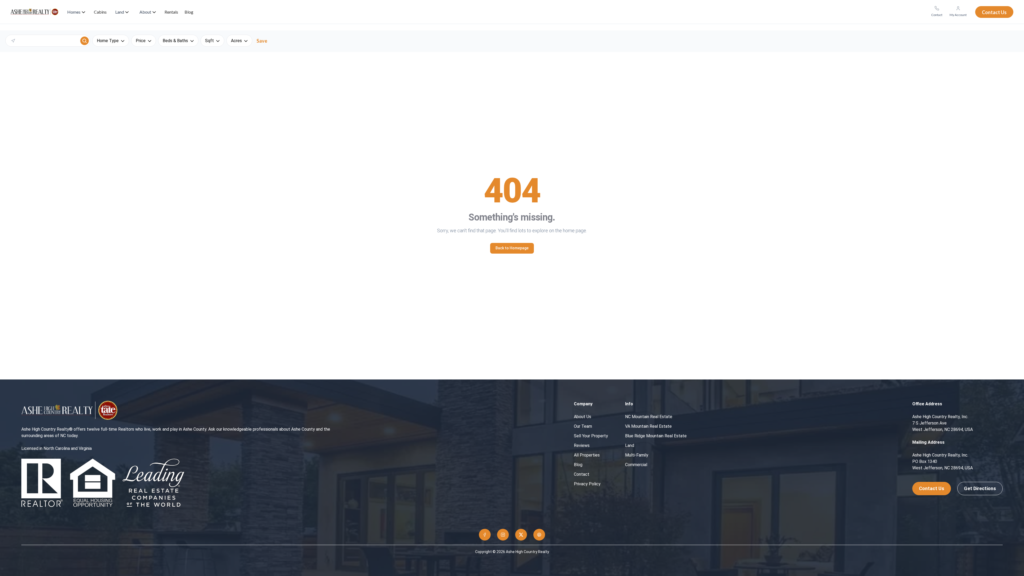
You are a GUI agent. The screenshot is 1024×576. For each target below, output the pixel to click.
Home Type (108, 40)
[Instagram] (503, 535)
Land (629, 445)
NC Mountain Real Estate (648, 416)
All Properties (587, 455)
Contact (581, 474)
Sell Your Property (591, 435)
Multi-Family (636, 455)
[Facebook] (485, 535)
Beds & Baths (175, 40)
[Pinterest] (539, 535)
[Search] (84, 41)
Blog (578, 464)
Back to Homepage (512, 248)
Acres (236, 40)
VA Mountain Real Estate (648, 426)
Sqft (209, 40)
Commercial (636, 464)
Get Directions (980, 488)
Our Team (583, 426)
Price (141, 40)
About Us (582, 416)
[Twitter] (521, 535)
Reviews (582, 445)
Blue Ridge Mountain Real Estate (656, 435)
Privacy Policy (587, 483)
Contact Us (931, 488)
